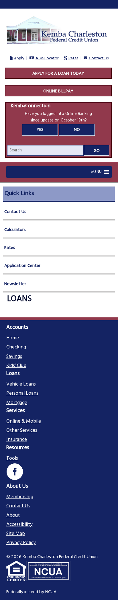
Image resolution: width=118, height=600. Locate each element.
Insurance (16, 440)
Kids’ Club (16, 366)
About (13, 516)
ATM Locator (47, 58)
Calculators (15, 230)
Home (12, 338)
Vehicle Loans (21, 384)
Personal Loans (22, 394)
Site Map (15, 534)
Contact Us (99, 58)
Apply (19, 58)
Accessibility (19, 525)
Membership (19, 497)
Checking (16, 347)
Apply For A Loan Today (58, 73)
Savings (14, 357)
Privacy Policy (21, 543)
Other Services (21, 431)
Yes (40, 129)
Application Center (22, 265)
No (77, 129)
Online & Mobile (23, 421)
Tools (12, 459)
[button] (96, 172)
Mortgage (16, 403)
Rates (73, 58)
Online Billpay (58, 91)
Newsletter (15, 284)
